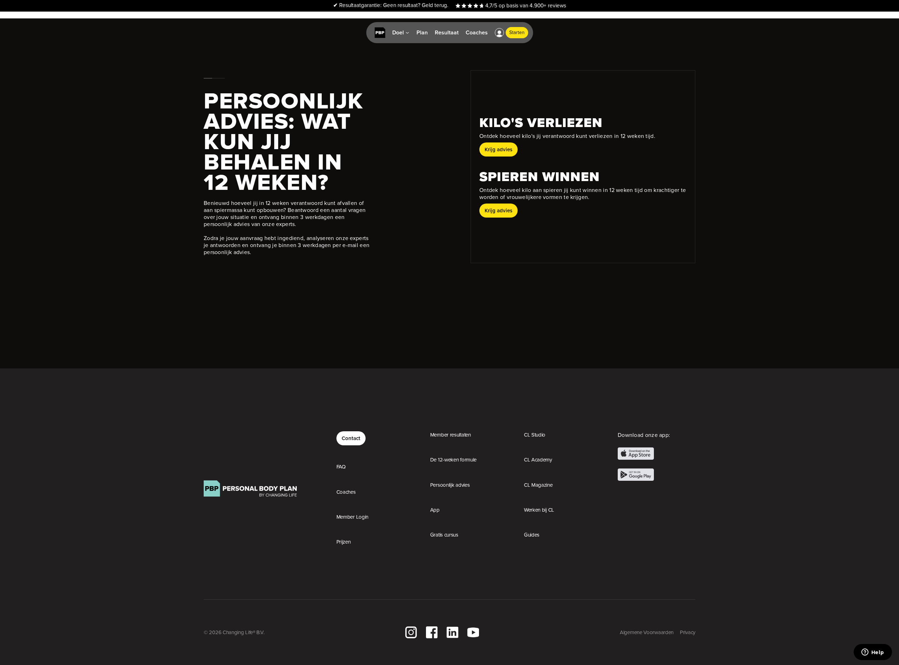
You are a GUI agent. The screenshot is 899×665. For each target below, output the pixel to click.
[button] (499, 32)
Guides (531, 534)
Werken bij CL (539, 509)
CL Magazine (538, 484)
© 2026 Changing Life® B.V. (234, 632)
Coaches (346, 492)
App (435, 509)
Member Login (352, 516)
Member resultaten (450, 434)
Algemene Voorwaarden (647, 632)
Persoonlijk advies (450, 484)
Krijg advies (498, 149)
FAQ (341, 466)
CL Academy (538, 459)
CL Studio (534, 434)
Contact (351, 438)
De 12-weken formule (453, 459)
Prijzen (343, 541)
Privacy (687, 632)
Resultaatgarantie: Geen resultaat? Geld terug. (390, 5)
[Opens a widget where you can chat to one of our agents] (872, 652)
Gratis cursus (444, 534)
